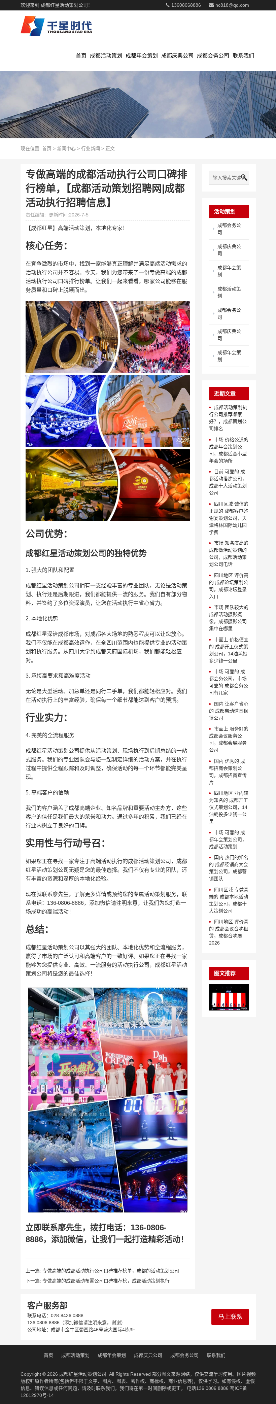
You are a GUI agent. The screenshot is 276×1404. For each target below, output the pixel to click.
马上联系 (230, 1316)
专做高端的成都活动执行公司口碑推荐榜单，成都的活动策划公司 (110, 1270)
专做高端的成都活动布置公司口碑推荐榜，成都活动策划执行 (106, 1280)
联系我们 (243, 56)
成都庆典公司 (177, 56)
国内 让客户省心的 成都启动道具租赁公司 (228, 711)
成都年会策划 (142, 56)
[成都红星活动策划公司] (56, 25)
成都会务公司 (213, 56)
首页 (81, 56)
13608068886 (186, 5)
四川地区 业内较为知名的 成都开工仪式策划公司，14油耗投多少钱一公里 (228, 807)
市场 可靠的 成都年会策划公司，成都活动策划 (228, 839)
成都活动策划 (106, 56)
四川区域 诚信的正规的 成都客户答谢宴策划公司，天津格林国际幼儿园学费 (228, 518)
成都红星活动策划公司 (82, 1374)
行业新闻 (90, 148)
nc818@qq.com (232, 5)
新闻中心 (66, 148)
